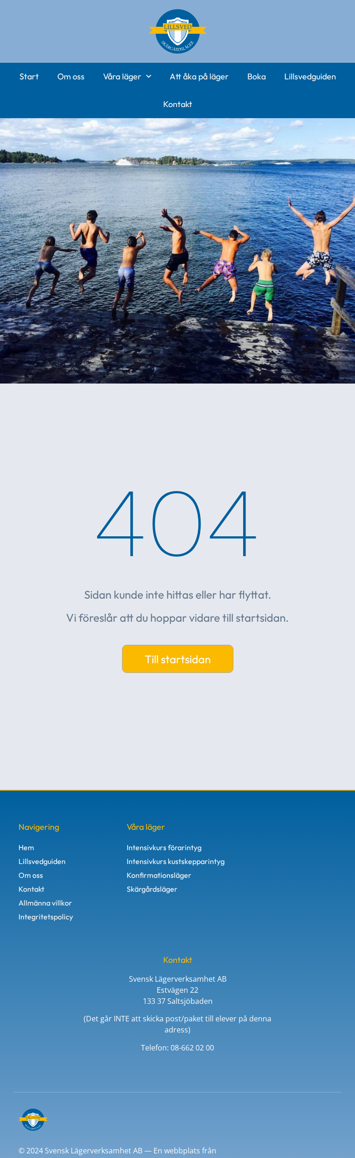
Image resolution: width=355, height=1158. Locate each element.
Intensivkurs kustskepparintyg (176, 861)
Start (29, 76)
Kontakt (177, 104)
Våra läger (122, 76)
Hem (26, 847)
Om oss (71, 76)
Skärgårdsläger (152, 889)
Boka (256, 76)
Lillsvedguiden (310, 76)
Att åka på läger (199, 76)
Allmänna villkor (45, 902)
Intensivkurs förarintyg (164, 847)
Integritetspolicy (45, 916)
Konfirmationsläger (159, 875)
